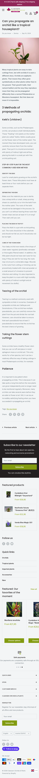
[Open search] (26, 13)
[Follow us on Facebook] (3, 543)
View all (34, 589)
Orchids (5, 558)
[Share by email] (22, 414)
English (5, 733)
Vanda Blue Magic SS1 (23, 522)
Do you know (6, 33)
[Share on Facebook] (10, 414)
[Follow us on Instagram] (7, 543)
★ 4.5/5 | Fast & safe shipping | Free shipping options (19, 3)
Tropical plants (8, 563)
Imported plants (8, 569)
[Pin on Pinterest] (14, 414)
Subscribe (19, 467)
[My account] (31, 13)
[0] (35, 13)
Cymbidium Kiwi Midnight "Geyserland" (24, 494)
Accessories (7, 575)
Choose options (14, 641)
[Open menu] (3, 10)
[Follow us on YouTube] (11, 543)
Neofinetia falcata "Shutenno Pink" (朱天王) (24, 509)
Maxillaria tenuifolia (12, 620)
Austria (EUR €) (20, 733)
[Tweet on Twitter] (18, 414)
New (4, 580)
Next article (30, 427)
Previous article (10, 427)
